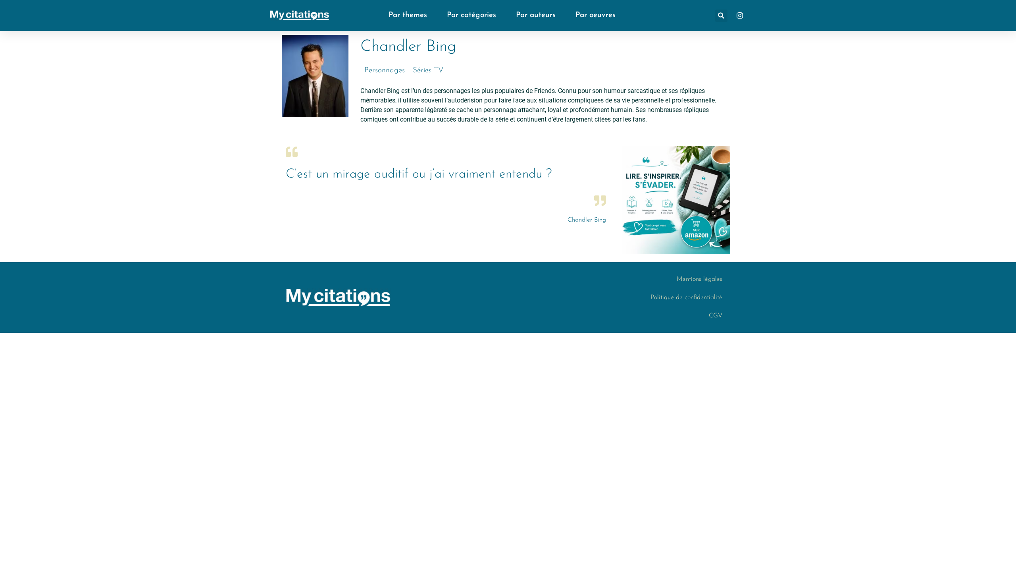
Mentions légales (699, 279)
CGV (715, 316)
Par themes (408, 15)
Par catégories (471, 15)
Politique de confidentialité (686, 297)
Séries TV (428, 70)
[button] (721, 16)
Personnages (384, 70)
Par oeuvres (595, 15)
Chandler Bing (587, 220)
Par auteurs (536, 15)
